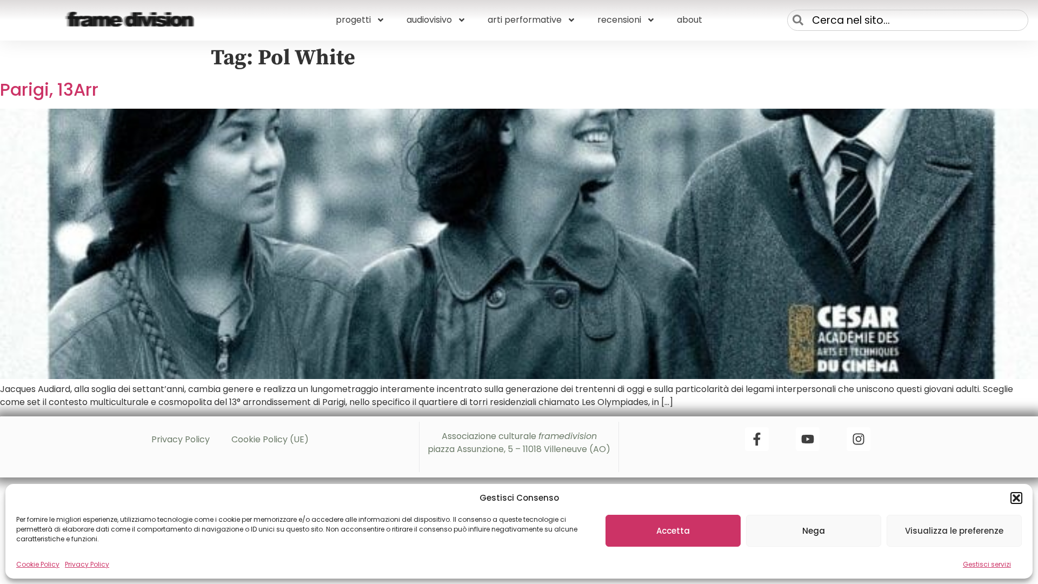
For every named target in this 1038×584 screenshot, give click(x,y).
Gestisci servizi (987, 564)
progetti (353, 20)
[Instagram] (858, 439)
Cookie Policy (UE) (270, 439)
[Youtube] (808, 439)
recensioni (619, 20)
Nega (813, 530)
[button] (1016, 498)
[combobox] (907, 20)
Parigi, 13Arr (49, 89)
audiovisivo (429, 20)
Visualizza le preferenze (954, 530)
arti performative (525, 20)
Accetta (673, 530)
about (689, 20)
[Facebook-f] (757, 439)
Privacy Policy (87, 564)
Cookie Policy (37, 564)
